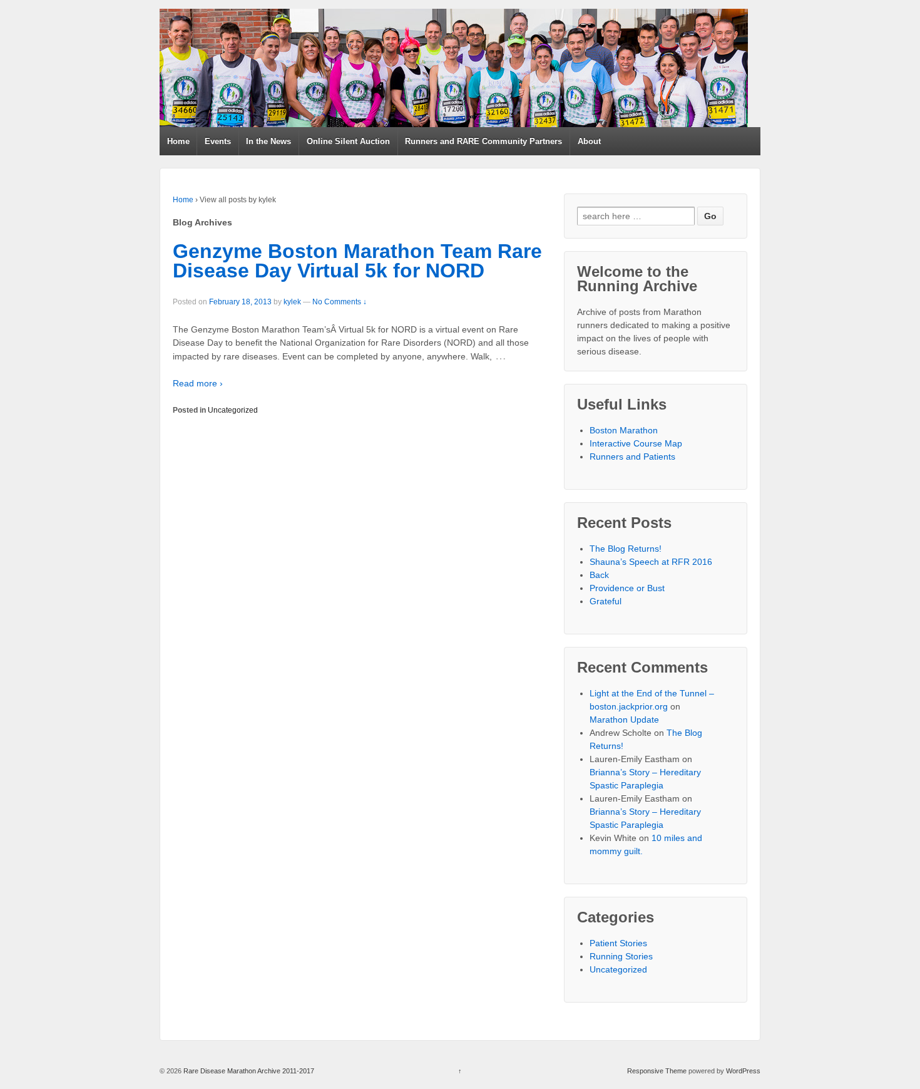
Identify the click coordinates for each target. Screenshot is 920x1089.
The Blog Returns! (626, 549)
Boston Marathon (624, 430)
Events (218, 141)
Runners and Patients (632, 457)
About (589, 141)
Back (599, 575)
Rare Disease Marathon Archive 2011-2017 (247, 1071)
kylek (292, 301)
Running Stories (621, 956)
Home (178, 141)
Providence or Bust (627, 588)
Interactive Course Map (636, 443)
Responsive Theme (657, 1071)
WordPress (743, 1071)
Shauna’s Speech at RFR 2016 (651, 562)
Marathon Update (624, 720)
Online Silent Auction (348, 141)
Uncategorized (233, 410)
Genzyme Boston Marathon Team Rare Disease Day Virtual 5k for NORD (357, 261)
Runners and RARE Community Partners (483, 141)
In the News (268, 141)
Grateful (605, 601)
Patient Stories (618, 943)
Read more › (198, 383)
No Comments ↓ (339, 301)
